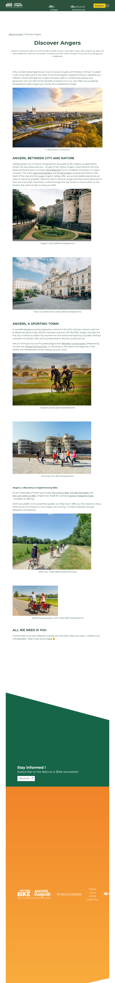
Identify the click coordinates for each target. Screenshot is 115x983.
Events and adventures (78, 8)
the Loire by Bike (60, 493)
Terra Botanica (53, 170)
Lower (41, 176)
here (49, 639)
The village (54, 8)
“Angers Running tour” (36, 346)
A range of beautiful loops (80, 496)
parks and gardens (42, 173)
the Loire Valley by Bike (24, 496)
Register (99, 5)
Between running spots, (74, 343)
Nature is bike (16, 34)
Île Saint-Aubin (64, 173)
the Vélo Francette (79, 493)
